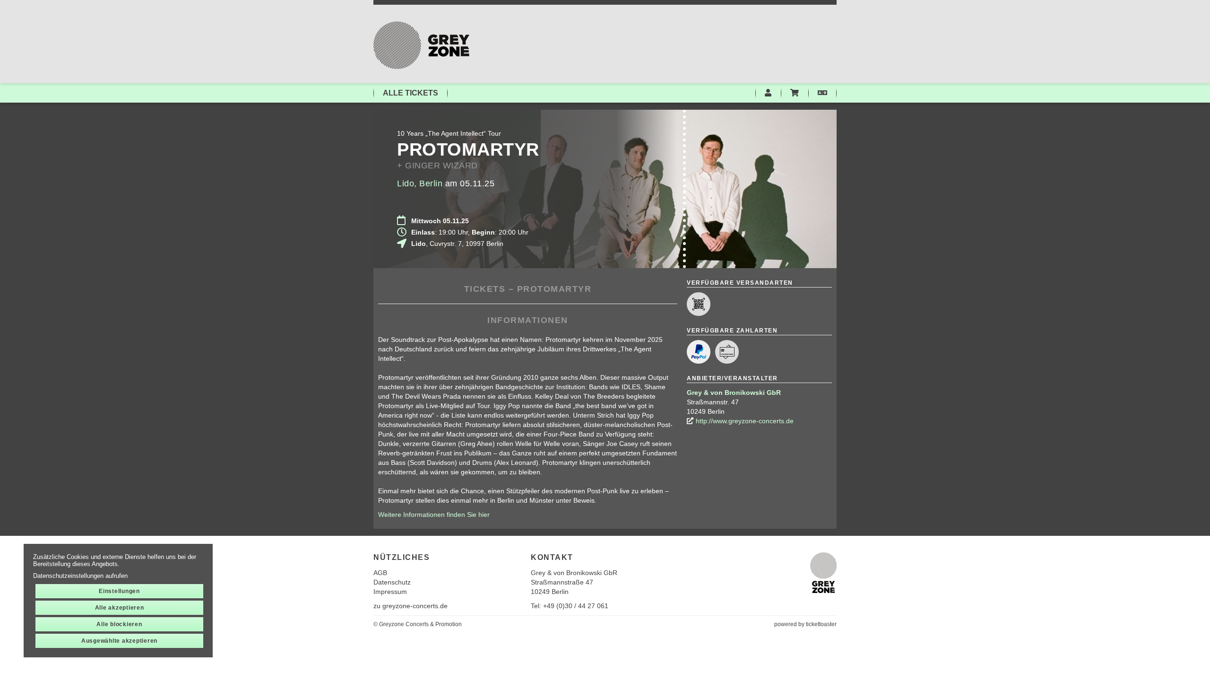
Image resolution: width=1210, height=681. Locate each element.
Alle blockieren (119, 624)
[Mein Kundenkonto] (768, 93)
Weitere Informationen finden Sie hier (434, 514)
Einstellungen (119, 591)
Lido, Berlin (419, 183)
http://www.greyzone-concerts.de (745, 421)
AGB (380, 572)
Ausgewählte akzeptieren (119, 640)
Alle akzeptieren (119, 607)
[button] (822, 93)
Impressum (390, 591)
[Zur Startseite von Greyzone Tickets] (605, 45)
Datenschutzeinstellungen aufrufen (80, 575)
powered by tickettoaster (805, 624)
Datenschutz (392, 582)
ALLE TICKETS (410, 93)
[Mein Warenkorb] (794, 93)
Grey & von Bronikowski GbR (734, 392)
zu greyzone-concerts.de (410, 606)
